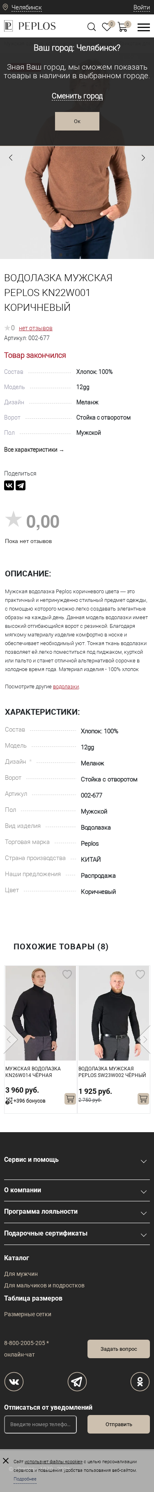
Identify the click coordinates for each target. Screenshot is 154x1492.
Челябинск (26, 7)
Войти (141, 7)
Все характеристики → (34, 449)
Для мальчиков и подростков (44, 1285)
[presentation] (11, 1039)
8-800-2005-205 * (26, 1343)
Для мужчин (21, 1274)
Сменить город (77, 95)
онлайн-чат (19, 1354)
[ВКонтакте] (9, 485)
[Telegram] (20, 485)
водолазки (66, 686)
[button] (11, 158)
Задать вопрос (119, 1349)
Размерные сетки (27, 1314)
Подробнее (25, 1479)
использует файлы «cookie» (54, 1461)
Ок (77, 121)
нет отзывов (36, 328)
